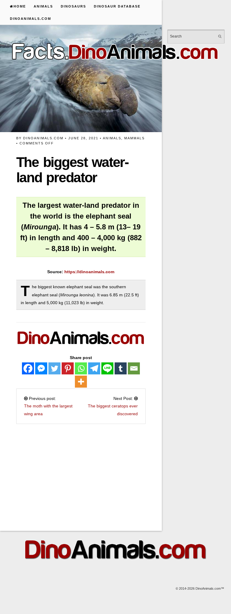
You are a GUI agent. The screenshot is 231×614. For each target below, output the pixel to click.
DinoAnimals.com (30, 18)
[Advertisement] (110, 474)
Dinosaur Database (117, 6)
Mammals (134, 138)
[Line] (107, 368)
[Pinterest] (68, 368)
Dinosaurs (73, 6)
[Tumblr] (121, 368)
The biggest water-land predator (72, 169)
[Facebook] (28, 368)
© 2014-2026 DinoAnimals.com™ (200, 588)
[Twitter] (54, 368)
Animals (43, 6)
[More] (81, 382)
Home (20, 6)
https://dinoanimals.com (89, 271)
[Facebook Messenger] (41, 368)
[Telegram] (94, 368)
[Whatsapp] (81, 368)
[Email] (134, 368)
